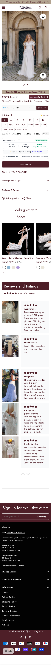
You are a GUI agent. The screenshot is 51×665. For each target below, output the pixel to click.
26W (43, 124)
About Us (6, 527)
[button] (46, 7)
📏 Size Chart (44, 115)
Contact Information (11, 615)
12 (36, 120)
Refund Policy (8, 597)
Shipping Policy (9, 601)
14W (11, 129)
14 (43, 120)
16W (11, 124)
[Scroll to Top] (46, 650)
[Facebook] (25, 637)
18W (17, 124)
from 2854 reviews (26, 293)
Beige (13, 267)
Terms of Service (9, 611)
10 (30, 120)
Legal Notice (8, 620)
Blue (8, 267)
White (4, 267)
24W (37, 124)
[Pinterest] (21, 637)
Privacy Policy (8, 606)
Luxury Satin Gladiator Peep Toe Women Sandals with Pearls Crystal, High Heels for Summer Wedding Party (17, 258)
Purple (18, 267)
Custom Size (42, 108)
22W (30, 124)
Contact (5, 592)
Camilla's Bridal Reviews (9, 565)
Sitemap (21, 565)
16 (5, 124)
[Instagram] (30, 637)
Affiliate (5, 624)
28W (4, 129)
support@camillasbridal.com (16, 533)
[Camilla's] (25, 7)
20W (23, 124)
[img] (10, 293)
